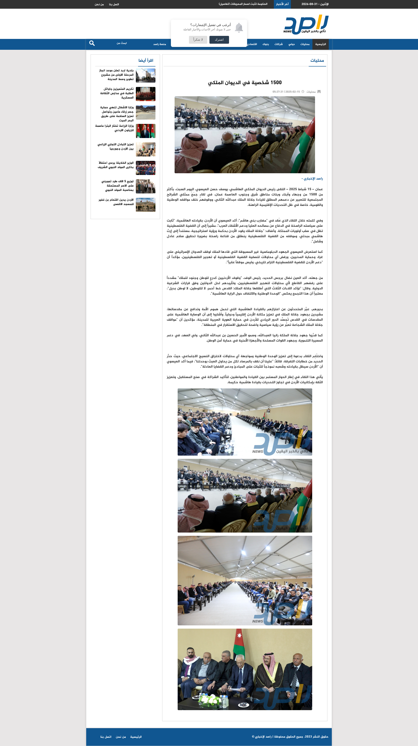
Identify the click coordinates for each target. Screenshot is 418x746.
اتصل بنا (114, 4)
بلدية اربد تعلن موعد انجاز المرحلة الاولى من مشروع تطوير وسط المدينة (116, 75)
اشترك (219, 39)
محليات (305, 44)
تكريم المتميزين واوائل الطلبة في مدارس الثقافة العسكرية (117, 93)
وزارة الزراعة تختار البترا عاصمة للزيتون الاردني (114, 128)
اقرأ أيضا (145, 60)
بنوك (266, 44)
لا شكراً (198, 39)
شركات (279, 44)
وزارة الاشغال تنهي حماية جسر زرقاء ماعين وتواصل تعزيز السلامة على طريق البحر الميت (117, 114)
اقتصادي (252, 44)
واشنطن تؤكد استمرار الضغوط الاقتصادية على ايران (236, 4)
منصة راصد (159, 44)
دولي (291, 44)
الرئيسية (320, 44)
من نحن (99, 4)
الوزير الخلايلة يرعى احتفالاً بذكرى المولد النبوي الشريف (116, 165)
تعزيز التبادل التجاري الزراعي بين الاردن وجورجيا (116, 146)
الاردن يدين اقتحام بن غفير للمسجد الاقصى (116, 202)
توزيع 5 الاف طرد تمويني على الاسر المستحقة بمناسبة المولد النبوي (117, 186)
